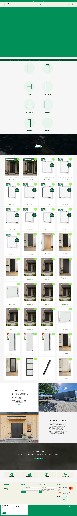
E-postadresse (17, 506)
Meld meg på (38, 458)
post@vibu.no (8, 489)
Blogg (31, 506)
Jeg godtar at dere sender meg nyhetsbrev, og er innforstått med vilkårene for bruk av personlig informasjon (47, 490)
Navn (3, 506)
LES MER (19, 404)
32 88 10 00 (56, 141)
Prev (1, 31)
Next (76, 31)
